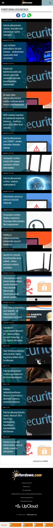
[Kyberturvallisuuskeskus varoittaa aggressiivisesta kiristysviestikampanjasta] (26, 373)
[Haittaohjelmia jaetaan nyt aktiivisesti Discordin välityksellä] (26, 199)
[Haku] (44, 3)
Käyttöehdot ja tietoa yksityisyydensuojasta (26, 494)
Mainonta (26, 486)
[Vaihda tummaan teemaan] (50, 3)
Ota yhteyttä (26, 490)
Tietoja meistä (27, 483)
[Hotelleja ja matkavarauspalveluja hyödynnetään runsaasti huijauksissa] (26, 238)
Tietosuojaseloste (26, 497)
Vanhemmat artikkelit (40, 461)
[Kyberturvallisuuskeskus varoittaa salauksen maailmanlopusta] (26, 181)
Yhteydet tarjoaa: (27, 501)
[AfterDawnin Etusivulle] (26, 2)
